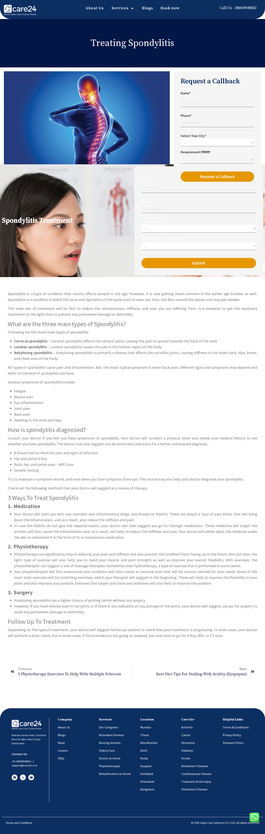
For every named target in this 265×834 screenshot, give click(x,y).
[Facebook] (14, 777)
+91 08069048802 (21, 761)
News (61, 743)
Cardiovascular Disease (196, 774)
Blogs (147, 8)
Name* (146, 179)
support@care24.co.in (24, 765)
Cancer (186, 735)
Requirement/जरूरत (195, 152)
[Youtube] (31, 777)
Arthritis (187, 727)
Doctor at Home (109, 758)
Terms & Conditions (236, 727)
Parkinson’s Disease (194, 789)
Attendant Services (111, 735)
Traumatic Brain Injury (196, 781)
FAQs (61, 758)
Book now (170, 8)
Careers (63, 750)
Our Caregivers (108, 727)
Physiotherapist (109, 766)
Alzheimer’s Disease (194, 766)
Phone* (146, 201)
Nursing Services (110, 743)
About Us (94, 8)
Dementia (188, 743)
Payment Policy (233, 743)
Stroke (185, 758)
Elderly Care (107, 750)
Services (120, 8)
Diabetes (187, 750)
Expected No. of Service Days (162, 238)
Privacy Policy (232, 735)
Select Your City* (153, 222)
